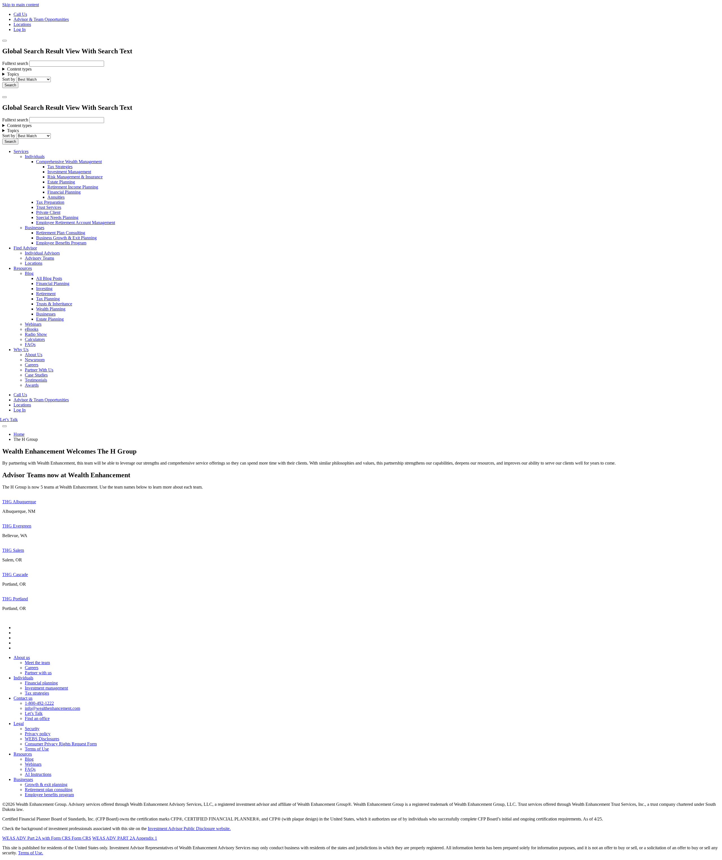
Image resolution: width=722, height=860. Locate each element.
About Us (33, 354)
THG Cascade (15, 574)
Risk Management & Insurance (75, 176)
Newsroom (35, 359)
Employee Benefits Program (61, 242)
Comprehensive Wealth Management (69, 161)
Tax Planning (48, 298)
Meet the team (37, 662)
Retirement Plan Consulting (60, 232)
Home (19, 434)
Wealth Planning (50, 309)
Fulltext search (15, 63)
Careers (31, 364)
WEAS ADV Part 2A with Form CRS (36, 838)
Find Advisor (25, 248)
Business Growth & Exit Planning (66, 237)
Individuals (35, 156)
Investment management (46, 688)
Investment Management (69, 171)
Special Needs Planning (57, 217)
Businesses (34, 227)
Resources (23, 268)
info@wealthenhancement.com (52, 708)
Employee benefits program (49, 794)
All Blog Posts (49, 278)
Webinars (33, 324)
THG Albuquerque (19, 501)
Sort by (8, 79)
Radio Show (36, 334)
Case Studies (36, 375)
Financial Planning (64, 192)
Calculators (35, 339)
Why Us (21, 349)
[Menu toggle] (4, 97)
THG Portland (15, 598)
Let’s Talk (9, 419)
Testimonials (36, 380)
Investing (44, 288)
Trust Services (48, 207)
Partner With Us (39, 369)
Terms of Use (37, 749)
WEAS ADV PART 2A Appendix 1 (124, 838)
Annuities (56, 197)
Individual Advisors (42, 253)
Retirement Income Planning (72, 187)
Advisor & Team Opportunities (41, 19)
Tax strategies (37, 693)
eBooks (31, 329)
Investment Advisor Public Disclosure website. (189, 828)
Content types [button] (19, 69)
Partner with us (38, 672)
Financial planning (41, 682)
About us (22, 657)
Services (21, 151)
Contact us (23, 698)
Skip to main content (20, 4)
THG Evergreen (16, 526)
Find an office (37, 718)
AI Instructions (38, 774)
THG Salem (13, 550)
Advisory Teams (39, 258)
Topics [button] (13, 74)
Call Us (20, 14)
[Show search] (4, 40)
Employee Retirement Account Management (75, 222)
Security (32, 728)
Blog (29, 273)
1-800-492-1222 (39, 703)
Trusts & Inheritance (54, 303)
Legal (19, 723)
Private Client (48, 212)
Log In (20, 29)
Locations (22, 24)
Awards (32, 385)
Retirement (46, 293)
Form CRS (81, 838)
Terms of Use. (30, 852)
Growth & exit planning (46, 784)
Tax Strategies (59, 166)
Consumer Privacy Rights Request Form (61, 743)
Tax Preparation (50, 202)
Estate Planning (61, 182)
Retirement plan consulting (48, 789)
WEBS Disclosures (42, 738)
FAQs (30, 344)
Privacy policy (37, 733)
